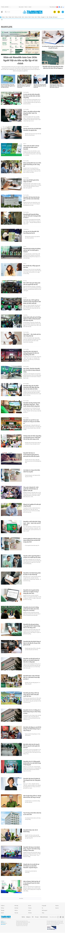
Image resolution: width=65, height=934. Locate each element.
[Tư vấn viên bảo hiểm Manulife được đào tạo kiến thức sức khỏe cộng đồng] (11, 98)
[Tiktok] (61, 7)
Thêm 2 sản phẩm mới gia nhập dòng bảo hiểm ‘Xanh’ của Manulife (31, 113)
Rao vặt (57, 908)
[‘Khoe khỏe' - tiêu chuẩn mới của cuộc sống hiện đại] (11, 338)
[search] (13, 12)
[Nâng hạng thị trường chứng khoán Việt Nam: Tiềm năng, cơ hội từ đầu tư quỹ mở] (57, 79)
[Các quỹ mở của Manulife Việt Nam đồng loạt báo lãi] (11, 235)
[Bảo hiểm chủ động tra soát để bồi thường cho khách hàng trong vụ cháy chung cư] (11, 732)
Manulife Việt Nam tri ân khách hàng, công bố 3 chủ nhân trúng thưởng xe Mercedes (31, 848)
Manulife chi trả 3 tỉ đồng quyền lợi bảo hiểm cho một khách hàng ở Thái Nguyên (32, 763)
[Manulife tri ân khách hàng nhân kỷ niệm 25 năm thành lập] (11, 578)
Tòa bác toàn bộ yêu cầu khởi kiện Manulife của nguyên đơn (32, 129)
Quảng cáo (25, 917)
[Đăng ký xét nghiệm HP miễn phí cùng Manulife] (11, 509)
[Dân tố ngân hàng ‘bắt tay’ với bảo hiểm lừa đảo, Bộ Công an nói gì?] (11, 800)
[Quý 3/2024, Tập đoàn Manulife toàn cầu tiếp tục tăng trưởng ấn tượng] (11, 372)
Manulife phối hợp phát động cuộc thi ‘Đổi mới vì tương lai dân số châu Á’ (32, 216)
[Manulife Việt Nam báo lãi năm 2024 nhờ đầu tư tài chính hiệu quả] (11, 201)
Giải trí (38, 17)
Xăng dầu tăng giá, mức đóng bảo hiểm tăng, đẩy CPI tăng (32, 476)
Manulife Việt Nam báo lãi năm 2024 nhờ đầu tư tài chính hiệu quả (33, 134)
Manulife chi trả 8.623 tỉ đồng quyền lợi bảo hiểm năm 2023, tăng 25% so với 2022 (31, 608)
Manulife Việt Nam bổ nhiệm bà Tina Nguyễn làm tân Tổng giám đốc (31, 780)
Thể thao (41, 17)
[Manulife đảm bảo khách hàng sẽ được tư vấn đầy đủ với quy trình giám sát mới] (11, 646)
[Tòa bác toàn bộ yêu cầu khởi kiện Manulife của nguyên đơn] (11, 132)
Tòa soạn (34, 917)
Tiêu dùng (54, 17)
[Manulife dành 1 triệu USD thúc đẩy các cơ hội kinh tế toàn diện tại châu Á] (11, 680)
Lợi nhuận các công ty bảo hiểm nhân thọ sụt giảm (31, 470)
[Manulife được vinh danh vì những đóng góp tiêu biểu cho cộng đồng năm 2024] (11, 355)
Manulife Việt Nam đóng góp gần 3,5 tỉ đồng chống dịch (32, 683)
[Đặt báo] (58, 12)
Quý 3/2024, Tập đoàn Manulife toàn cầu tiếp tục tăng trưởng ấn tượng (31, 370)
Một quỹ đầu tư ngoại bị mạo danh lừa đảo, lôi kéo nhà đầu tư (32, 237)
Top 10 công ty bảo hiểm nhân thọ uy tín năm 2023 (32, 813)
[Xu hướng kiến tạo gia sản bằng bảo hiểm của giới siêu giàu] (53, 37)
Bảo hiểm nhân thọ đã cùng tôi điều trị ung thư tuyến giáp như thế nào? (31, 746)
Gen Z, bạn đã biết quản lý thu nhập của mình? (31, 180)
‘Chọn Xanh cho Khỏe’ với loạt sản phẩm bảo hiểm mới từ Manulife (31, 147)
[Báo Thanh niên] (6, 917)
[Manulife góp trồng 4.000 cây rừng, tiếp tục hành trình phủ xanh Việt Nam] (11, 698)
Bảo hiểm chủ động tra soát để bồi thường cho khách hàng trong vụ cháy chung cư (32, 728)
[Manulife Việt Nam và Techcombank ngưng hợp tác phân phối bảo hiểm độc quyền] (11, 458)
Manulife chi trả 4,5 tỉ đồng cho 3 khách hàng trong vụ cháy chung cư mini (32, 711)
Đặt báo (20, 917)
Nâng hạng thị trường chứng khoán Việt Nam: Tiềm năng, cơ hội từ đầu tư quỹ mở (56, 86)
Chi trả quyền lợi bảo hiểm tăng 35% (32, 546)
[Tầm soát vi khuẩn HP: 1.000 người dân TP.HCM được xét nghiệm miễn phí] (11, 492)
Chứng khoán (26, 229)
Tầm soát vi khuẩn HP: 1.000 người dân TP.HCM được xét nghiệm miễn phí (30, 489)
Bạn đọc (57, 905)
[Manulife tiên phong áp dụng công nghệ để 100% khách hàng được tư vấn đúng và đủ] (11, 629)
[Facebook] (59, 7)
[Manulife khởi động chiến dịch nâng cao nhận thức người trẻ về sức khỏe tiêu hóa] (8, 79)
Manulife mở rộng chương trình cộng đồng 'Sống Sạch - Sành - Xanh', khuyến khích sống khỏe (31, 404)
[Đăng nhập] (63, 12)
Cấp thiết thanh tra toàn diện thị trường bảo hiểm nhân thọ (32, 801)
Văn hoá (30, 908)
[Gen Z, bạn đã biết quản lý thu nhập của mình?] (11, 183)
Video (51, 17)
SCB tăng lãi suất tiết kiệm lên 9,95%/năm (31, 871)
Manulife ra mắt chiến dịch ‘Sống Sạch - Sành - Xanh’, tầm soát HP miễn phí (32, 523)
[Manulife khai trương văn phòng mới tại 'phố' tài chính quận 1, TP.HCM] (11, 252)
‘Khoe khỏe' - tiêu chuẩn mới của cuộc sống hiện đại (32, 335)
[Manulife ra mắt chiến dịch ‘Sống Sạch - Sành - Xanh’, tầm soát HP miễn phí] (11, 526)
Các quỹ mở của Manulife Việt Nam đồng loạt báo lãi (31, 232)
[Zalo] (63, 7)
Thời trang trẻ (59, 17)
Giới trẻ (24, 17)
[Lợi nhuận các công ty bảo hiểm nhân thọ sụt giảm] (11, 475)
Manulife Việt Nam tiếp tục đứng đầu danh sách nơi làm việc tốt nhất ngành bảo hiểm (33, 461)
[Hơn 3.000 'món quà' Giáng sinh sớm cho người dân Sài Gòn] (11, 286)
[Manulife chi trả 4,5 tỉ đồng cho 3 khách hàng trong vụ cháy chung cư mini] (11, 715)
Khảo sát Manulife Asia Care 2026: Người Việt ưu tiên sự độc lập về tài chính (20, 60)
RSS (30, 917)
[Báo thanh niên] (32, 11)
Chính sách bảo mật (42, 917)
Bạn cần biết (22, 7)
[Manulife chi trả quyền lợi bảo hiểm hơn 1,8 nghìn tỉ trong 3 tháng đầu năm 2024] (11, 595)
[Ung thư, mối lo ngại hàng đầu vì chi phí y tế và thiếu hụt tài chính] (11, 560)
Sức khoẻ (17, 908)
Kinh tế (13, 17)
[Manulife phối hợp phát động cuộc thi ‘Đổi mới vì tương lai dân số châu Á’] (11, 218)
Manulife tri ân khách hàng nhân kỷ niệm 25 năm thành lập (32, 573)
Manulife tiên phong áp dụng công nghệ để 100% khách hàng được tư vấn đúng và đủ (31, 626)
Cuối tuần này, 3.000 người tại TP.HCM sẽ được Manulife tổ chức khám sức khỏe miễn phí (32, 301)
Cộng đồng (25, 315)
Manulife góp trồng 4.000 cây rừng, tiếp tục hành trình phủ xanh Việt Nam (33, 650)
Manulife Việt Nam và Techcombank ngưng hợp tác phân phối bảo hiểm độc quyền (31, 454)
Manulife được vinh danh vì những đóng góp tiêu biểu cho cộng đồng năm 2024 (31, 353)
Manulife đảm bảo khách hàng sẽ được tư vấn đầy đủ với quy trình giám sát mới (32, 444)
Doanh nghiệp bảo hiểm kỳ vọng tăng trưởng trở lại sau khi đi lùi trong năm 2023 (31, 540)
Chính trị (3, 17)
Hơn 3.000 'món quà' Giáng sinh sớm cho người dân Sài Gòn (31, 283)
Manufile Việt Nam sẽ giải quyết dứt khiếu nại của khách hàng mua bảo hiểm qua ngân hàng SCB (33, 837)
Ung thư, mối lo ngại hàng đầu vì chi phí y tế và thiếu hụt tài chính (32, 556)
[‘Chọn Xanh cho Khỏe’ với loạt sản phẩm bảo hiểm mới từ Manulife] (11, 149)
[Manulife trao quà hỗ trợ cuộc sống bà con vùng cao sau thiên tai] (11, 423)
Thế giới (10, 17)
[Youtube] (57, 7)
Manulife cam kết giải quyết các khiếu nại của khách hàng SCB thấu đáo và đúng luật (31, 660)
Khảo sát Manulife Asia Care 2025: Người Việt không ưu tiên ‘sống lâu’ (32, 164)
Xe (48, 17)
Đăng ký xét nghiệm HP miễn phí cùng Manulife (32, 505)
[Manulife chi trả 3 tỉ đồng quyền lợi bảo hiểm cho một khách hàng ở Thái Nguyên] (11, 766)
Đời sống (17, 17)
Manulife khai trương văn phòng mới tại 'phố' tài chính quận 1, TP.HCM (31, 250)
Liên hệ (32, 7)
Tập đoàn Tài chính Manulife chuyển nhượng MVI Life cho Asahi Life (40, 86)
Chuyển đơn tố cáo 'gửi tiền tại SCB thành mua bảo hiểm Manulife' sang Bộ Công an (31, 866)
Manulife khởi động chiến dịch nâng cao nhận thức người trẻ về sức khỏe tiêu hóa (8, 86)
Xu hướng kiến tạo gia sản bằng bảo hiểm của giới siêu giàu (53, 47)
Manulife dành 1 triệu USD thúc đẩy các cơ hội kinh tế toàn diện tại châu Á (31, 677)
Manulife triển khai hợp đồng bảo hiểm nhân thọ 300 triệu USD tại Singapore (53, 67)
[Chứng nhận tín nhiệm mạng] (51, 929)
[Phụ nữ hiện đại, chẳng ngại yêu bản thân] (11, 269)
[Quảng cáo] (54, 12)
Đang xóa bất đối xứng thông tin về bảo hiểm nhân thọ (33, 734)
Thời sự (7, 17)
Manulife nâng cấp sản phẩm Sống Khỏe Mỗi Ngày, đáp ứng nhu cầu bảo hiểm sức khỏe (31, 387)
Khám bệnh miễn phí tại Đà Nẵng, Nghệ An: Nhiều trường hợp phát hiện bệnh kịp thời (32, 318)
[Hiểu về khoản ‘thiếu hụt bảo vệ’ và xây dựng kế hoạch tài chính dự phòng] (11, 886)
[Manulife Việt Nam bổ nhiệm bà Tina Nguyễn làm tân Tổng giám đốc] (11, 783)
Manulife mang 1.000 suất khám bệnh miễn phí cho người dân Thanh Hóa (24, 86)
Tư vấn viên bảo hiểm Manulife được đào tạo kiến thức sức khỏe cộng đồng (31, 96)
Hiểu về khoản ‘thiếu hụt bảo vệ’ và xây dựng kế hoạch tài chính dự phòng (31, 883)
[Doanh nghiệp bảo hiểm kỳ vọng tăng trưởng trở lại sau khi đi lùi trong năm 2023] (11, 543)
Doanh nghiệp (26, 92)
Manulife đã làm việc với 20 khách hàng (30, 830)
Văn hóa (35, 17)
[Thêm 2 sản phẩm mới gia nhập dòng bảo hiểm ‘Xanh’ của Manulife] (11, 115)
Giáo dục (28, 17)
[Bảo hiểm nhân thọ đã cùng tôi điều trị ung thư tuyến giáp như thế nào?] (11, 749)
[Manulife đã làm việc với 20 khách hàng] (11, 835)
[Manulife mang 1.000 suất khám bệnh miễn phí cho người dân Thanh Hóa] (24, 79)
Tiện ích (27, 7)
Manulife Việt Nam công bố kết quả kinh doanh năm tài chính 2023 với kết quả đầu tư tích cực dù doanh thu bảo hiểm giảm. (32, 614)
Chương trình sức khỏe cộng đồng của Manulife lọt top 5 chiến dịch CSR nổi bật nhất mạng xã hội (32, 437)
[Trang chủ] (0, 17)
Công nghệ (46, 17)
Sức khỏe (21, 17)
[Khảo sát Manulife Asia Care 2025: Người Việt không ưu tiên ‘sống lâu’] (11, 166)
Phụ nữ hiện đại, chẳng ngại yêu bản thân (31, 266)
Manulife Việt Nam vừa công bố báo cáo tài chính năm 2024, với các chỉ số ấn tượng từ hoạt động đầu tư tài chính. (32, 204)
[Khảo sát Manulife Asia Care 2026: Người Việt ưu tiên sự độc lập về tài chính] (20, 43)
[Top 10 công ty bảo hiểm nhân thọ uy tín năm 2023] (11, 818)
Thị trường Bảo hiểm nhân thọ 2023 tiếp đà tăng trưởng (33, 818)
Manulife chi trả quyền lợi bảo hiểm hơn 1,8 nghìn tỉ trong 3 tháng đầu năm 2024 (31, 591)
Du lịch (31, 17)
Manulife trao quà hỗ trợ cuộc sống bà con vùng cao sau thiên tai (31, 421)
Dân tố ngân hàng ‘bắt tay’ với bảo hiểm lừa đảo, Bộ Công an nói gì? (32, 796)
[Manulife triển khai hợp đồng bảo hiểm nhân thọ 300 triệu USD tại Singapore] (53, 58)
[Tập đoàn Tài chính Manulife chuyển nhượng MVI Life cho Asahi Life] (41, 79)
